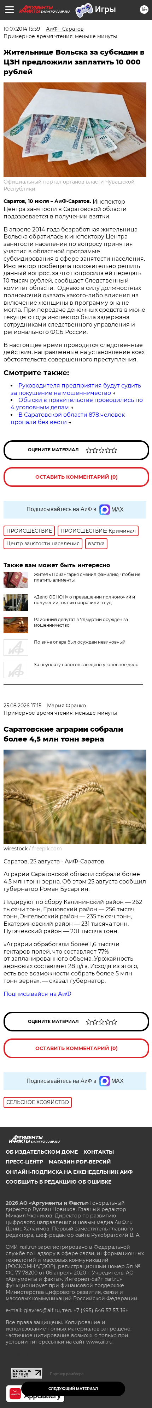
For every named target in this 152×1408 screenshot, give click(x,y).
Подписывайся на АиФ (37, 994)
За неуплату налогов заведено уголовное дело (86, 664)
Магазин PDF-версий (80, 1162)
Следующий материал (73, 1389)
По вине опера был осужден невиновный (79, 642)
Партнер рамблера (66, 1374)
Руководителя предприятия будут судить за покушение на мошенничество (76, 389)
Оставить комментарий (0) (76, 477)
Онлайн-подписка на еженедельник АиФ (69, 1172)
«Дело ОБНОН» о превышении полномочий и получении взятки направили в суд (84, 599)
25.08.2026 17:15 (22, 705)
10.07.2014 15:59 (22, 29)
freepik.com (47, 848)
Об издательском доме (42, 1152)
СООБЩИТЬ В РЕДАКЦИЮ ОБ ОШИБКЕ (58, 1182)
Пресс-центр (24, 1162)
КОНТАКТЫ (98, 1152)
